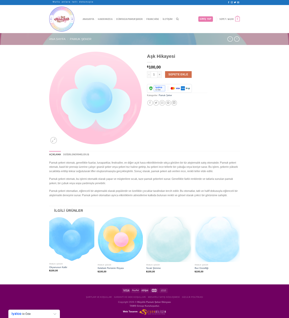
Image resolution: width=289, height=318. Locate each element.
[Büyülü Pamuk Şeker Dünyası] (63, 19)
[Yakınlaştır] (53, 140)
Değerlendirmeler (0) (76, 154)
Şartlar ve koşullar (99, 297)
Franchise (152, 19)
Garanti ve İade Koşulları (130, 297)
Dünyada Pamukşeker (129, 19)
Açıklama (55, 154)
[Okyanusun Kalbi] (71, 239)
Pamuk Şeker (80, 39)
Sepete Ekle (178, 74)
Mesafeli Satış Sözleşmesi (164, 297)
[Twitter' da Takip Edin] (235, 2)
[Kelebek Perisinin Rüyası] (120, 239)
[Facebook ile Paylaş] (150, 103)
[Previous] (49, 250)
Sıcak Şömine (153, 268)
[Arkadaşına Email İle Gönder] (162, 103)
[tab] (55, 154)
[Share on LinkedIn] (174, 103)
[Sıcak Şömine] (168, 239)
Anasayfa (88, 19)
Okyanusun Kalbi (58, 267)
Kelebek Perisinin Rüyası (111, 268)
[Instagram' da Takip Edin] (232, 2)
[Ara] (177, 19)
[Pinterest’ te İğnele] (168, 103)
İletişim (167, 19)
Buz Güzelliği (201, 268)
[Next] (239, 250)
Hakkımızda (105, 19)
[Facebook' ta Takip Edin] (229, 2)
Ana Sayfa (57, 39)
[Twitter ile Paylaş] (156, 103)
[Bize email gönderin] (238, 2)
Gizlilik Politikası (192, 297)
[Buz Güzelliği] (217, 239)
